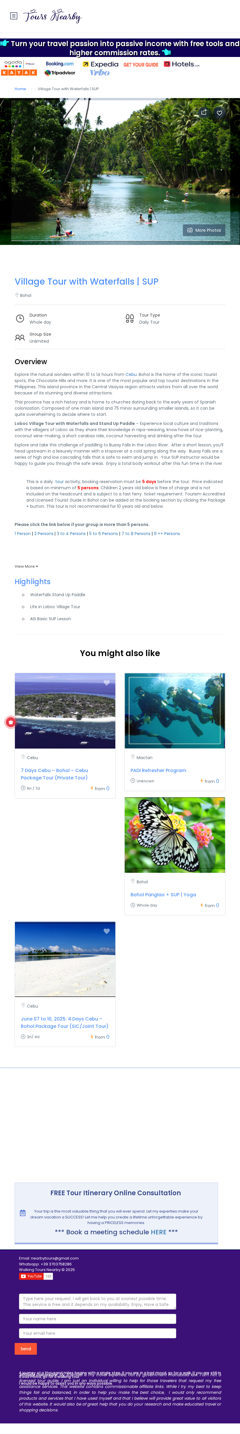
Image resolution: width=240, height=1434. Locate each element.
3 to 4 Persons (71, 534)
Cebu (131, 374)
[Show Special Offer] (11, 722)
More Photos (208, 230)
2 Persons (44, 534)
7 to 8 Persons (135, 534)
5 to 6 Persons (103, 534)
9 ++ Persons (167, 534)
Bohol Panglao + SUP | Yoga (163, 894)
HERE (159, 1232)
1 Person (23, 534)
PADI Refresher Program (158, 770)
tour (59, 482)
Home (20, 89)
